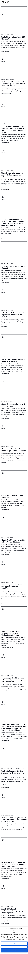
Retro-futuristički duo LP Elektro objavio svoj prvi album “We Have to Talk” (13, 315)
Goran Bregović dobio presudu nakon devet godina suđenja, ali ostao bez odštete (13, 680)
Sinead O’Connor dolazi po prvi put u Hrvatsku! (13, 405)
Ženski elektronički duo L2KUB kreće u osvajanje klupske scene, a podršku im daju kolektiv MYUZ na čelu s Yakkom (13, 727)
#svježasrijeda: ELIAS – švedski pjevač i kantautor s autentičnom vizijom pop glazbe (13, 864)
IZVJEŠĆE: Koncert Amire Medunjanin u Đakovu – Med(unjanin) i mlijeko (10, 633)
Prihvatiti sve (14, 951)
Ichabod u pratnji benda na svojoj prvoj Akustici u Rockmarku (11, 587)
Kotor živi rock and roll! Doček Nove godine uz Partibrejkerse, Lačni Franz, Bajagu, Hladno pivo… (13, 129)
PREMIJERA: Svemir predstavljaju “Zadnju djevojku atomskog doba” (13, 911)
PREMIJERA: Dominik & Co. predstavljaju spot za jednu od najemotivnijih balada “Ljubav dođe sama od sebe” (12, 222)
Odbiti (14, 947)
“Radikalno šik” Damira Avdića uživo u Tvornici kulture (12, 541)
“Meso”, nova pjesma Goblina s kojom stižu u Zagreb (13, 360)
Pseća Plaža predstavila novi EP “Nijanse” (13, 38)
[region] (14, 940)
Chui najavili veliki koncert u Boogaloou (12, 496)
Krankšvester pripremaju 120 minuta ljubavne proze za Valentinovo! (12, 175)
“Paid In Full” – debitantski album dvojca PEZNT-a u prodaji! (13, 450)
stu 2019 (3, 16)
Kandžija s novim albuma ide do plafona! (13, 267)
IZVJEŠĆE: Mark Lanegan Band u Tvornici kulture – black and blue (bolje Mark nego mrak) (14, 819)
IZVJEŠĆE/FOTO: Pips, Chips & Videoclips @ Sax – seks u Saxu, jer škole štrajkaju (13, 84)
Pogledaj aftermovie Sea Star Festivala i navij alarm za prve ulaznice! (12, 773)
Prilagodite (14, 943)
